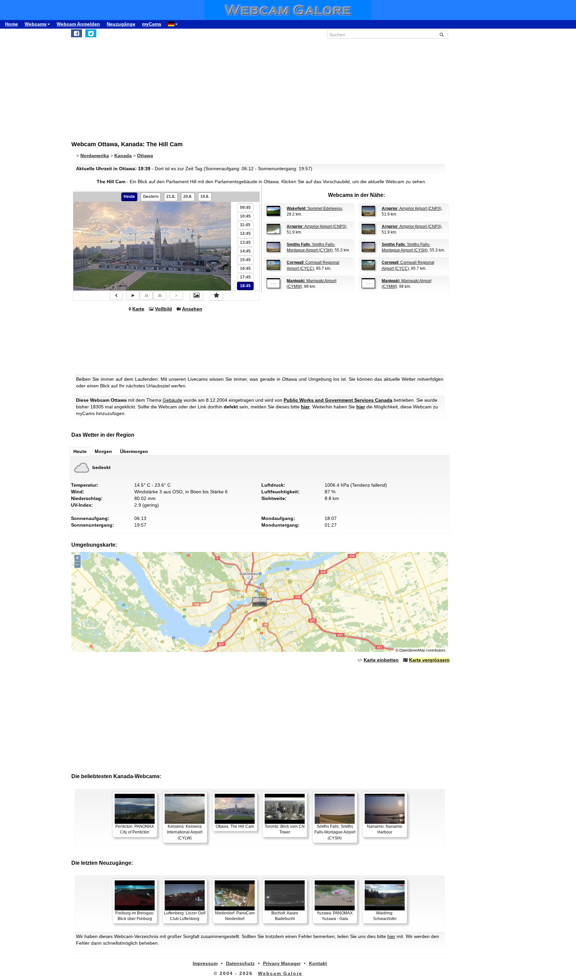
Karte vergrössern (429, 660)
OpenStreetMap (412, 650)
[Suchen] (442, 34)
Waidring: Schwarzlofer (385, 916)
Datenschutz (240, 963)
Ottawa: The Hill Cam (235, 826)
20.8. (187, 196)
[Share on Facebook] (76, 33)
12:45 (245, 233)
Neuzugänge (121, 24)
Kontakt (318, 963)
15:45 (245, 259)
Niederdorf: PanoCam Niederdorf (235, 916)
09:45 (245, 207)
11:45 (245, 225)
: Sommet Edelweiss (314, 208)
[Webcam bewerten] (216, 295)
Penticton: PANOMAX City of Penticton (134, 829)
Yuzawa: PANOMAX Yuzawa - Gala (335, 916)
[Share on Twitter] (91, 33)
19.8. (204, 196)
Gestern (150, 196)
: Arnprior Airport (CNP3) (411, 208)
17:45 (245, 277)
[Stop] (159, 295)
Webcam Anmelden (78, 24)
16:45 (245, 268)
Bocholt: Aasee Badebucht (284, 916)
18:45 (245, 285)
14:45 (245, 251)
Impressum (205, 963)
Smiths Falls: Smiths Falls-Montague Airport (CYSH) (334, 832)
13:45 (245, 242)
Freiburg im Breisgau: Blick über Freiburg (134, 916)
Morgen (103, 451)
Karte (138, 308)
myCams (151, 24)
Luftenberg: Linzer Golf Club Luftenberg (184, 916)
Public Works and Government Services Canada (338, 400)
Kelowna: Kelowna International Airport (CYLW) (184, 832)
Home (11, 24)
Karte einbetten (381, 660)
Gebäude (172, 400)
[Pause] (146, 295)
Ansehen (192, 308)
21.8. (170, 196)
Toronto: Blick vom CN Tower (285, 829)
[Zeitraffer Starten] (133, 295)
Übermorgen (134, 451)
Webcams (36, 24)
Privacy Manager (282, 963)
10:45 (245, 216)
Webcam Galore (280, 973)
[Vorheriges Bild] (116, 295)
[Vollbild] (196, 295)
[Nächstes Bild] (176, 295)
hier (305, 406)
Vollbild (163, 308)
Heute (129, 196)
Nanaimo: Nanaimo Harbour (384, 829)
